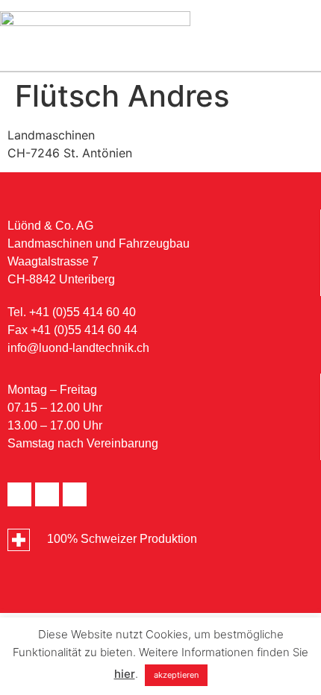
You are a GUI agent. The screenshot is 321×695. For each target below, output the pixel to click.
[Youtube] (47, 494)
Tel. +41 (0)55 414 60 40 (71, 312)
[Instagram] (75, 494)
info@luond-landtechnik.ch (78, 348)
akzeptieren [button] (176, 675)
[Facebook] (19, 494)
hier (124, 674)
